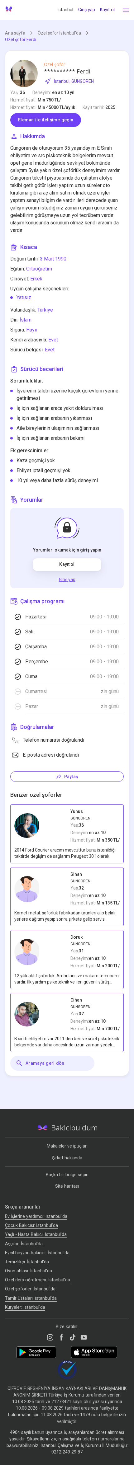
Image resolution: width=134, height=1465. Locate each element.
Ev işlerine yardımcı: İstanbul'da (36, 1216)
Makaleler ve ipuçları (67, 1145)
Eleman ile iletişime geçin (45, 119)
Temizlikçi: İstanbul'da (27, 1261)
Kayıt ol (107, 9)
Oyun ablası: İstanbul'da (28, 1270)
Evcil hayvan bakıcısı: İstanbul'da (37, 1252)
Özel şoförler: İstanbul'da (30, 1288)
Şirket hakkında (67, 1157)
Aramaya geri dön (45, 1063)
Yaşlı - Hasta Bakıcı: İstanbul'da (36, 1234)
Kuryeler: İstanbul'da (25, 1307)
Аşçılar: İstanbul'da (24, 1243)
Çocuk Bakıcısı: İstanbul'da (31, 1225)
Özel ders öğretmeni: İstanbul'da (37, 1279)
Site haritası (67, 1186)
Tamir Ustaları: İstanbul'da (31, 1298)
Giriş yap (86, 9)
